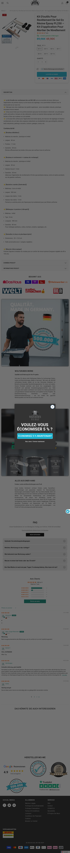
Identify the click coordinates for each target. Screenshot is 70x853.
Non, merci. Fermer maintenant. (35, 441)
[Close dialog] (52, 407)
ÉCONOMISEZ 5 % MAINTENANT (35, 436)
